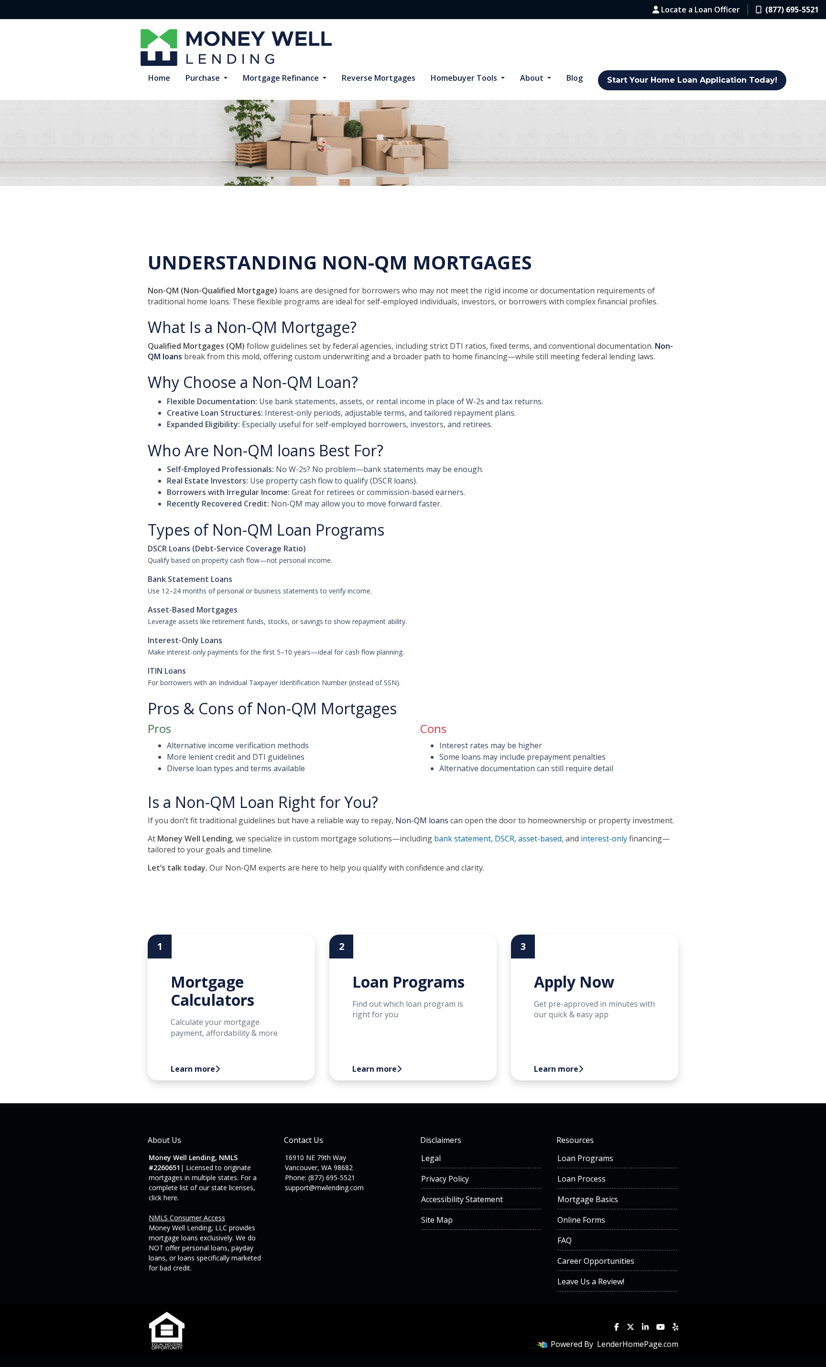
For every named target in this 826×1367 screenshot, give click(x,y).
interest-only (604, 838)
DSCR (504, 838)
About (532, 78)
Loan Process (581, 1178)
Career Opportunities (595, 1261)
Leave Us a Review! (590, 1281)
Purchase (203, 78)
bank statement (462, 838)
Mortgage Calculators (212, 990)
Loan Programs (330, 529)
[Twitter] (630, 1327)
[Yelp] (675, 1327)
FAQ (564, 1240)
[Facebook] (616, 1327)
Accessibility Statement (462, 1199)
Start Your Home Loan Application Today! (692, 80)
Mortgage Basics (587, 1199)
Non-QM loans (264, 450)
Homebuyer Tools (465, 78)
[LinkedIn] (645, 1327)
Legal (431, 1158)
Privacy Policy (445, 1178)
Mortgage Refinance (282, 78)
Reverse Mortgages (378, 78)
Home (159, 78)
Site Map (437, 1220)
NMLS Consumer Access (187, 1217)
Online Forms (581, 1220)
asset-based (540, 838)
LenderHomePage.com (637, 1344)
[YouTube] (660, 1327)
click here (163, 1197)
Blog (574, 78)
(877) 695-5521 (792, 9)
